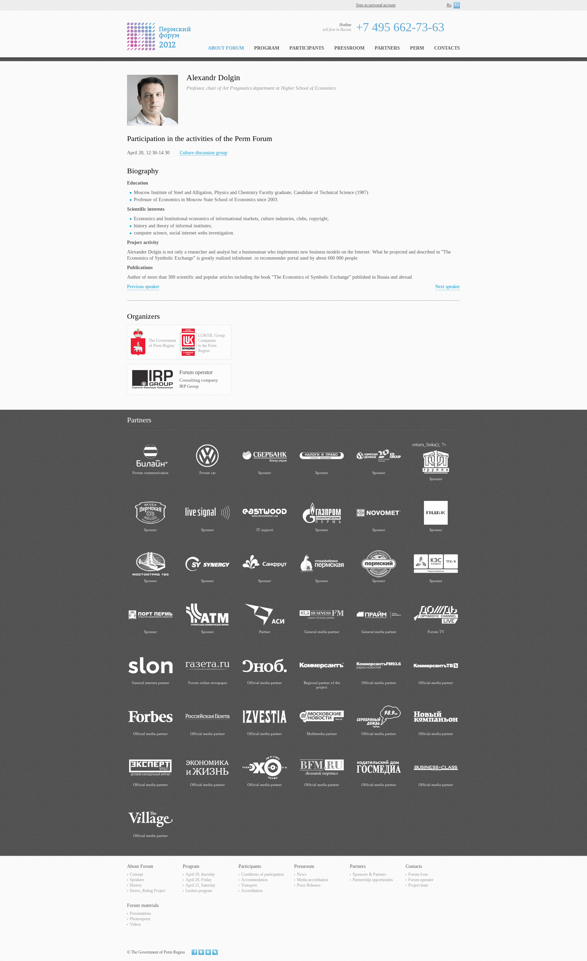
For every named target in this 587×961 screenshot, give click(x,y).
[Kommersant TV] (436, 665)
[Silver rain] (379, 716)
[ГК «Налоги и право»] (322, 455)
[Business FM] (322, 614)
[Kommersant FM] (379, 665)
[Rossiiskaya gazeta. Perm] (207, 716)
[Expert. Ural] (150, 767)
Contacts (447, 48)
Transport (249, 885)
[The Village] (150, 818)
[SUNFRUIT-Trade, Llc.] (265, 563)
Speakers (137, 879)
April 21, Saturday (200, 885)
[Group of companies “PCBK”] (436, 512)
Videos (135, 924)
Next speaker (447, 286)
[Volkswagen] (207, 455)
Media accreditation (312, 879)
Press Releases (309, 885)
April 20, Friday (198, 879)
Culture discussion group (203, 152)
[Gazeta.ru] (207, 665)
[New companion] (436, 716)
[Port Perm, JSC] (150, 614)
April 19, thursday (200, 874)
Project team (418, 885)
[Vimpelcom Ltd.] (150, 455)
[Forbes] (150, 716)
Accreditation (252, 890)
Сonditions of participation (262, 874)
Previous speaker (143, 286)
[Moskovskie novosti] (322, 716)
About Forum (226, 48)
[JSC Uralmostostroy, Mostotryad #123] (150, 563)
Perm (417, 48)
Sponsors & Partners (369, 874)
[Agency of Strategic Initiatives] (265, 614)
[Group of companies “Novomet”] (379, 512)
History (136, 885)
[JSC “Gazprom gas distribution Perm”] (322, 512)
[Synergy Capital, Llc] (207, 563)
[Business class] (436, 767)
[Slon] (150, 665)
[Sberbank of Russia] (265, 455)
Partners (387, 48)
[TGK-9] (436, 563)
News (301, 874)
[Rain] (436, 614)
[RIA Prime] (379, 614)
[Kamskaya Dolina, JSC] (379, 455)
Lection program (198, 890)
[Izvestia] (265, 716)
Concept (136, 874)
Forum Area (418, 874)
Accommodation (254, 879)
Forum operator (420, 879)
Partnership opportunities (373, 879)
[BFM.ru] (322, 767)
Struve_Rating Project (147, 890)
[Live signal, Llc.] (207, 512)
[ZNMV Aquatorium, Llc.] (150, 512)
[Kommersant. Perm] (322, 665)
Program (266, 48)
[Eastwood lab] (265, 512)
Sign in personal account (375, 5)
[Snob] (265, 665)
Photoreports (140, 918)
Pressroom (349, 48)
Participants (306, 48)
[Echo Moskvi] (265, 767)
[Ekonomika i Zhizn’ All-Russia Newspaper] (207, 767)
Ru (449, 5)
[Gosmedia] (379, 767)
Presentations (140, 913)
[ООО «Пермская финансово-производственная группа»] (436, 461)
